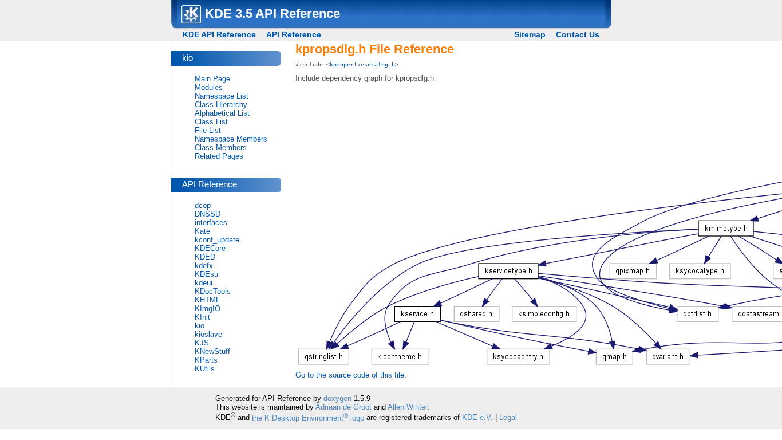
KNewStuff (212, 351)
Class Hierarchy (221, 104)
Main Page (212, 78)
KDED (205, 257)
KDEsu (206, 274)
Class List (211, 121)
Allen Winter (407, 407)
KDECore (210, 248)
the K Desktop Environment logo (308, 418)
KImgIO (207, 308)
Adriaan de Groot (343, 407)
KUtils (205, 368)
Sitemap (530, 34)
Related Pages (219, 156)
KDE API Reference (219, 34)
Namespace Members (231, 139)
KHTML (207, 300)
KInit (202, 317)
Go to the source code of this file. (350, 375)
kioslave (208, 334)
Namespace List (221, 96)
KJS (202, 343)
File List (208, 130)
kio (199, 325)
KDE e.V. (477, 418)
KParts (206, 360)
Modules (209, 87)
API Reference (293, 34)
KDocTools (213, 291)
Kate (202, 231)
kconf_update (217, 239)
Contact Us (577, 34)
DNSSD (207, 214)
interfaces (211, 222)
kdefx (204, 265)
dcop (203, 205)
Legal (508, 418)
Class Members (221, 147)
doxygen (337, 398)
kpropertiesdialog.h (362, 64)
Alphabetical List (222, 113)
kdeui (203, 282)
